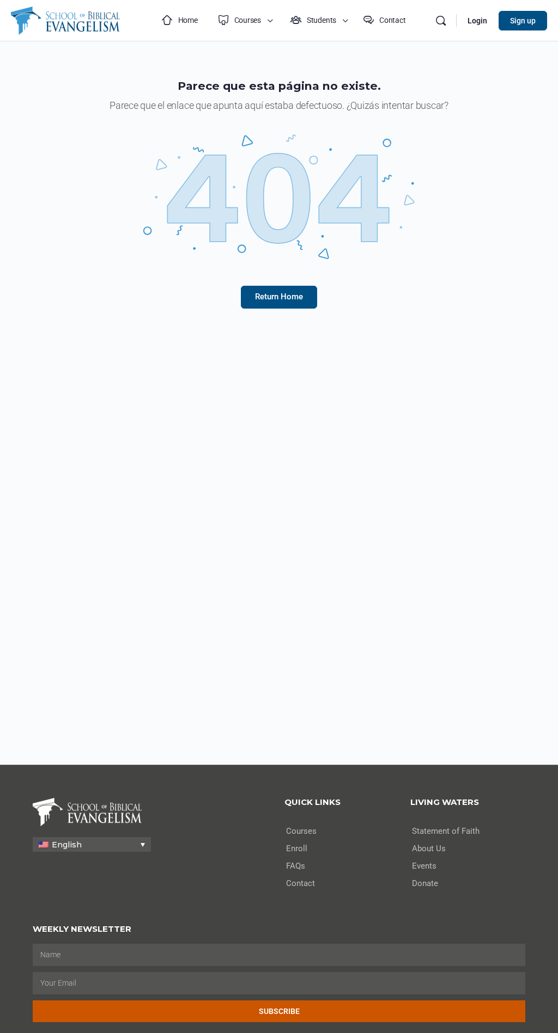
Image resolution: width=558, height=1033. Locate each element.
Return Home (279, 297)
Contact (300, 883)
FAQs (295, 866)
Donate (425, 883)
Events (424, 866)
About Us (429, 848)
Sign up (523, 20)
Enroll (296, 848)
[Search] (441, 20)
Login (477, 20)
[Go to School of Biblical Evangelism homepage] (65, 19)
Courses (301, 831)
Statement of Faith (446, 831)
